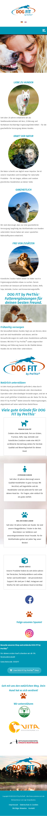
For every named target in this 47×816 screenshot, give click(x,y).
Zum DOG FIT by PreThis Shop (26, 670)
